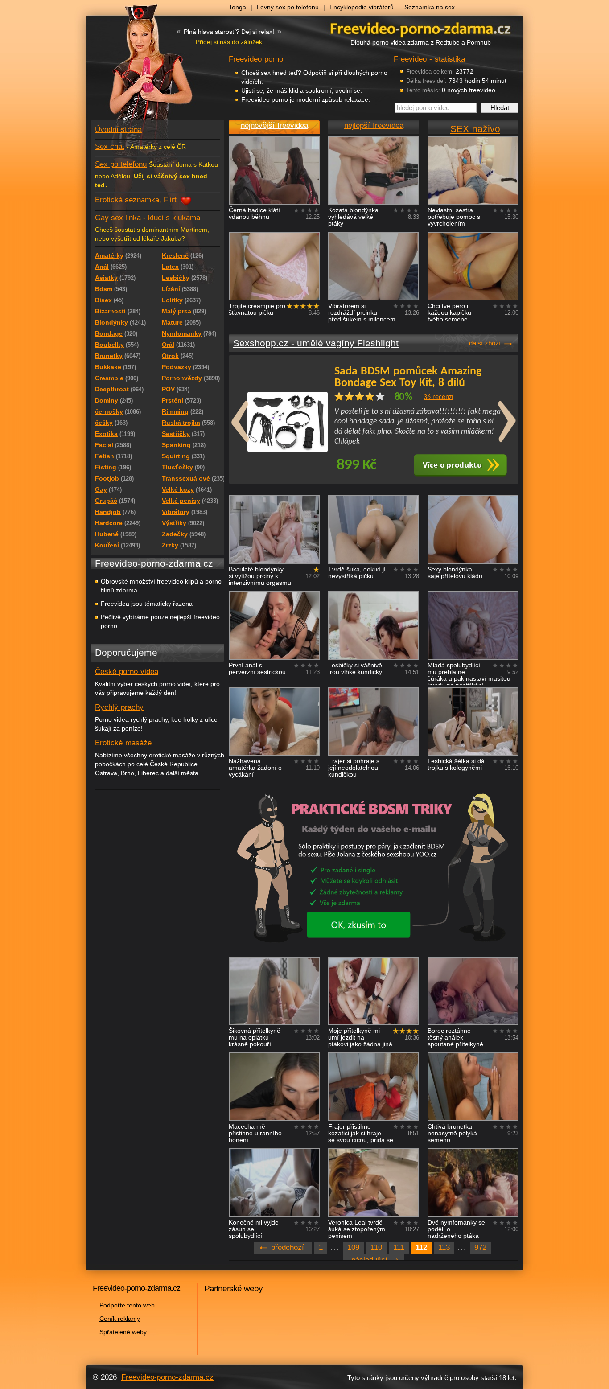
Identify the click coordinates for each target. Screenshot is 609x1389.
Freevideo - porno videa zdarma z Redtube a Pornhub (140, 67)
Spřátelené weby (123, 1332)
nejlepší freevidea (373, 125)
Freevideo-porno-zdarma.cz (167, 1377)
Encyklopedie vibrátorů (361, 7)
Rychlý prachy (119, 707)
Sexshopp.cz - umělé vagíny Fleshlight (316, 343)
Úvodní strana (118, 129)
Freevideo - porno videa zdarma (420, 28)
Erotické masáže (123, 743)
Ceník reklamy (119, 1318)
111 (398, 1247)
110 (376, 1247)
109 (353, 1247)
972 (480, 1247)
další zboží (485, 343)
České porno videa (126, 671)
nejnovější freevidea (274, 125)
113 (444, 1247)
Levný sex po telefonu (288, 7)
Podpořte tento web (127, 1305)
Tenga (237, 7)
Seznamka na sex (429, 7)
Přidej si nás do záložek (229, 41)
